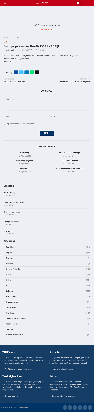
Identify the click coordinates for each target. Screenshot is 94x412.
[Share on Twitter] (21, 72)
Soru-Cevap (48, 307)
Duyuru (48, 253)
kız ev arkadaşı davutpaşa (69, 153)
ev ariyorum (24, 168)
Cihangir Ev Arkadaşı (69, 161)
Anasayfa (7, 37)
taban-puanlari (48, 324)
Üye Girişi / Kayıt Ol (47, 30)
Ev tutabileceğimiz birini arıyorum (69, 168)
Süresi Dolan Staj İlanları (48, 318)
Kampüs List (48, 296)
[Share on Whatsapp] (32, 72)
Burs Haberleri (48, 247)
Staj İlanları (48, 313)
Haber (48, 280)
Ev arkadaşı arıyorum (24, 161)
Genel (48, 274)
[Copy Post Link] (37, 72)
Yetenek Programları (48, 335)
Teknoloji (48, 329)
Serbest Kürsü (48, 302)
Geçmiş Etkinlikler (48, 269)
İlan (17, 37)
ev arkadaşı (24, 153)
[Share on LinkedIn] (26, 72)
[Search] (89, 3)
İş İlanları (48, 291)
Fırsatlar (48, 264)
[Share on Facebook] (16, 72)
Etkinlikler (48, 258)
